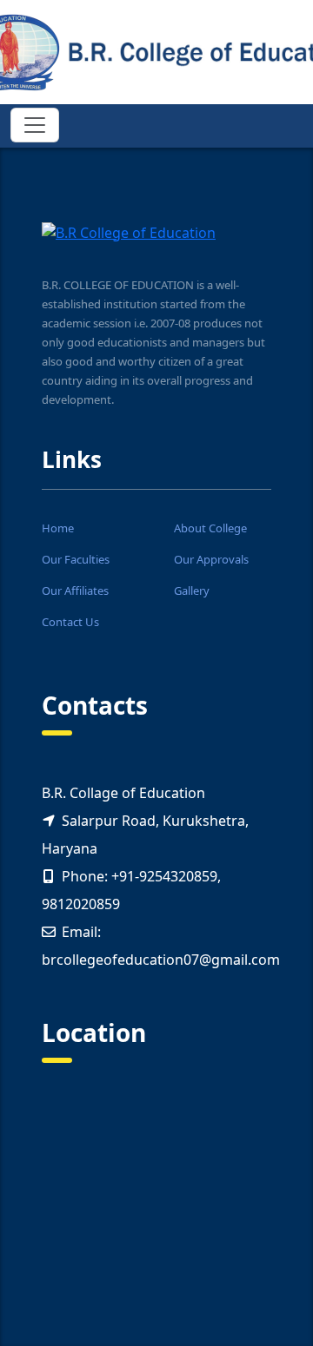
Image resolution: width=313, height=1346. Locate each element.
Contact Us (70, 622)
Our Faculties (76, 559)
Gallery (192, 590)
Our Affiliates (75, 590)
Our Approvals (211, 559)
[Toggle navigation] (34, 125)
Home (58, 528)
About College (210, 528)
